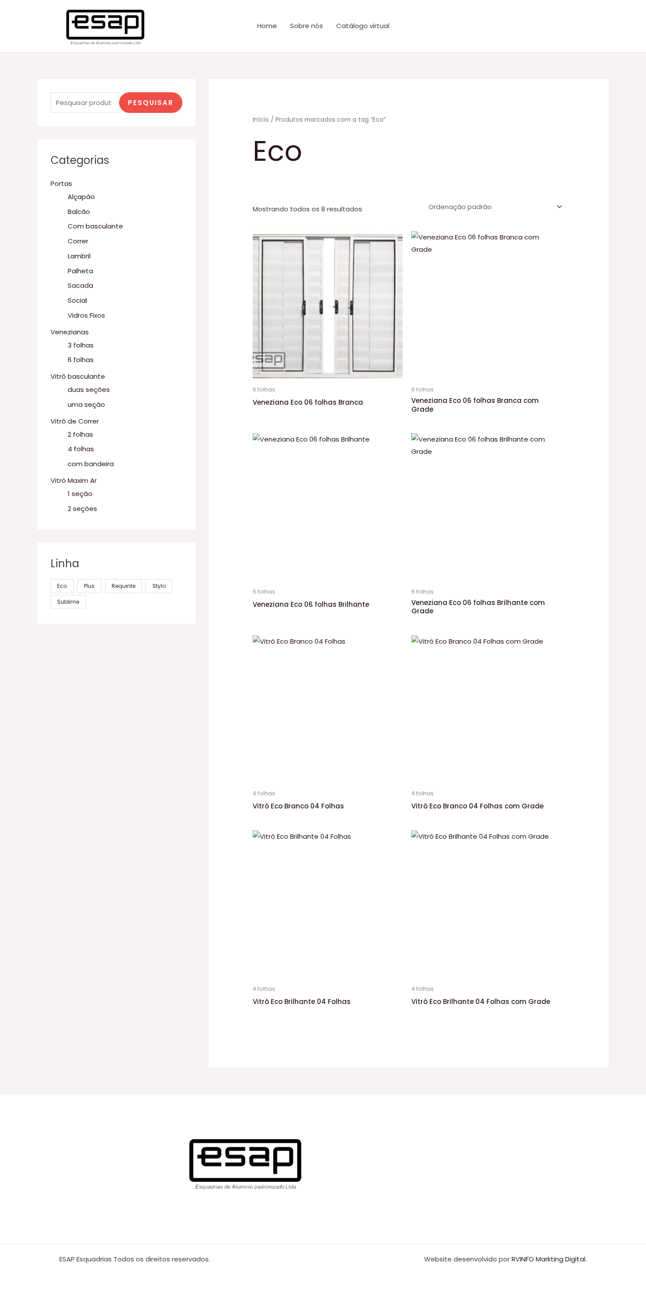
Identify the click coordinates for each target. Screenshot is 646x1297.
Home (267, 25)
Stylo (159, 586)
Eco (62, 586)
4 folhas (81, 448)
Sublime (68, 601)
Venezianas (70, 332)
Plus (89, 586)
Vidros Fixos (86, 315)
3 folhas (81, 345)
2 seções (82, 508)
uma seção (86, 404)
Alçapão (81, 196)
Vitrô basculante (78, 376)
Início (261, 120)
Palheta (80, 270)
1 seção (80, 493)
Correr (78, 241)
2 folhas (80, 434)
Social (77, 300)
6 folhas (81, 359)
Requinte (123, 586)
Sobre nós (306, 25)
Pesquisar (151, 102)
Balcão (79, 211)
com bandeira (91, 463)
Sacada (80, 285)
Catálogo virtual (362, 25)
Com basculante (95, 226)
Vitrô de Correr (75, 421)
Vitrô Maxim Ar (74, 480)
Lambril (79, 256)
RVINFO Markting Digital (548, 1259)
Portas (61, 183)
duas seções (89, 389)
